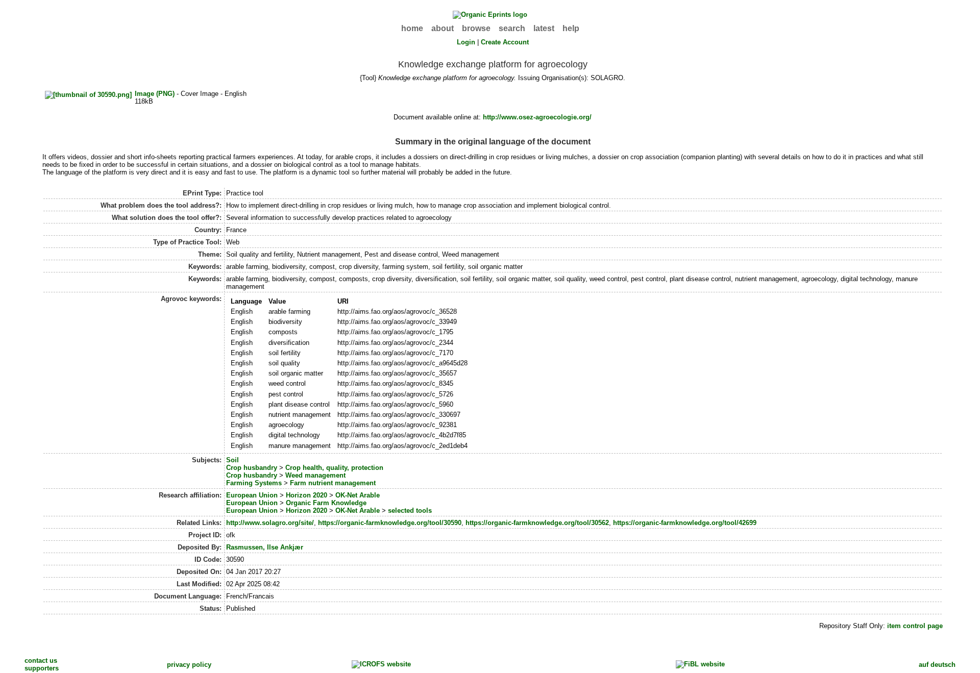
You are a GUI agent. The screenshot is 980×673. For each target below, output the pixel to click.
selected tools (410, 510)
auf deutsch (937, 664)
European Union (252, 495)
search (512, 28)
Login (466, 42)
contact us (40, 660)
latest (543, 28)
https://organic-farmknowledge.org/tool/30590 (389, 523)
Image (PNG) (155, 93)
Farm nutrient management (333, 483)
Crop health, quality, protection (334, 467)
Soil (232, 460)
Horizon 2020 (306, 495)
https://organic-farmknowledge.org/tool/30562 (537, 523)
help (570, 28)
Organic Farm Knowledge (326, 503)
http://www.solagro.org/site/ (270, 523)
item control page (915, 626)
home (412, 28)
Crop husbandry (251, 467)
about (442, 28)
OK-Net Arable (357, 495)
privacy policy (189, 664)
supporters (41, 668)
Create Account (505, 42)
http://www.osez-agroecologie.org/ (537, 117)
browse (476, 28)
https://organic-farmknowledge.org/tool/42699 (684, 523)
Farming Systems (254, 483)
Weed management (315, 475)
